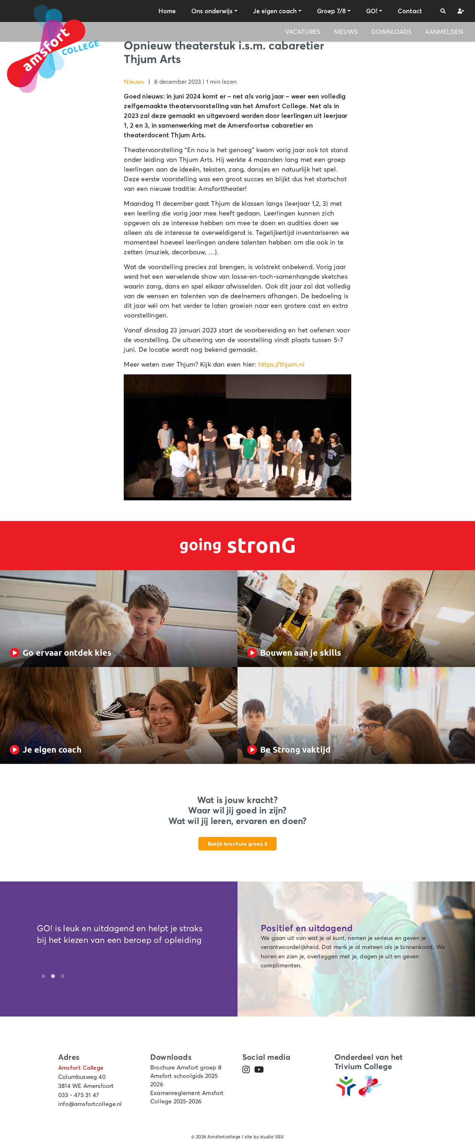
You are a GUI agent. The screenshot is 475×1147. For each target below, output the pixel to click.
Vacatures (302, 32)
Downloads (391, 32)
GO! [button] (371, 11)
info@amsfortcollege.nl (90, 1104)
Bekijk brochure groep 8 (238, 843)
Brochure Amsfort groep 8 (185, 1067)
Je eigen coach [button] (275, 11)
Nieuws (346, 32)
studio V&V (272, 1137)
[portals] (459, 11)
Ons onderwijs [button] (212, 11)
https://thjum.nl (281, 364)
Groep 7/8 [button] (331, 11)
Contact (410, 11)
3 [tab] (61, 976)
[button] (443, 11)
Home (167, 11)
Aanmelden (444, 32)
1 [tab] (41, 976)
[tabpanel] (124, 936)
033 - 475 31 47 (78, 1095)
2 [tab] (51, 976)
